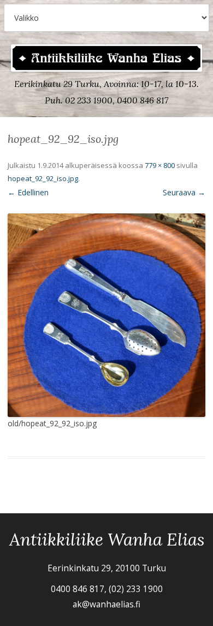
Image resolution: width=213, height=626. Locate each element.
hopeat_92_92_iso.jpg (43, 178)
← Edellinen (28, 192)
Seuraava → (184, 192)
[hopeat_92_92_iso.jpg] (106, 315)
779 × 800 (160, 165)
